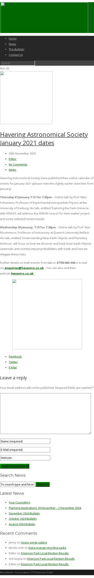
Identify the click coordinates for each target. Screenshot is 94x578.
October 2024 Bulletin (23, 519)
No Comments (18, 164)
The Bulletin (16, 49)
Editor (12, 159)
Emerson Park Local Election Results (45, 553)
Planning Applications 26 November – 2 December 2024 (45, 508)
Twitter (13, 362)
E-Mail (13, 367)
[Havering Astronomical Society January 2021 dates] (26, 123)
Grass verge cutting (34, 542)
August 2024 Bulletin (22, 524)
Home (13, 38)
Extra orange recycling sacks (47, 548)
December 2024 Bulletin (24, 513)
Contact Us (16, 55)
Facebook (15, 356)
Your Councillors (19, 502)
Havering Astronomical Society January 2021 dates (44, 138)
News (12, 44)
